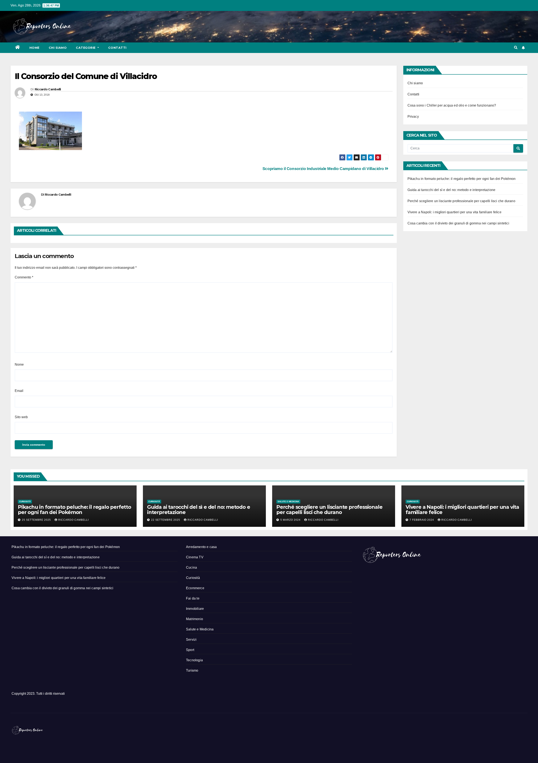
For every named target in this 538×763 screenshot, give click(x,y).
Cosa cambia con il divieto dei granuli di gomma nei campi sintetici (458, 223)
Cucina (191, 567)
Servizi (191, 639)
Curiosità (25, 501)
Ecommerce (195, 588)
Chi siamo (58, 48)
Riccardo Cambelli (48, 89)
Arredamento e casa (201, 547)
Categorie (86, 48)
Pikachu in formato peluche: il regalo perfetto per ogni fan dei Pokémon (461, 179)
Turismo (192, 670)
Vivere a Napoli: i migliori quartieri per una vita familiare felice (454, 212)
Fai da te (192, 598)
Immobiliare (195, 608)
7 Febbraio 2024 (422, 519)
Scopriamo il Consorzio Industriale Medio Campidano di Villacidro (323, 168)
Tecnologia (194, 660)
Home (34, 48)
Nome (19, 364)
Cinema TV (194, 557)
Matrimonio (194, 619)
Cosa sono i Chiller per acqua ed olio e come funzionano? (451, 105)
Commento (24, 277)
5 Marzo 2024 (290, 519)
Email (19, 391)
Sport (190, 650)
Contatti (117, 48)
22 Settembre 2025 (166, 519)
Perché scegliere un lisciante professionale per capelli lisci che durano (461, 201)
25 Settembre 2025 (37, 519)
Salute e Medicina (288, 501)
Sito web (21, 417)
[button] (515, 47)
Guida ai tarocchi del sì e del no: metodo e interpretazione (451, 190)
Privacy (413, 116)
